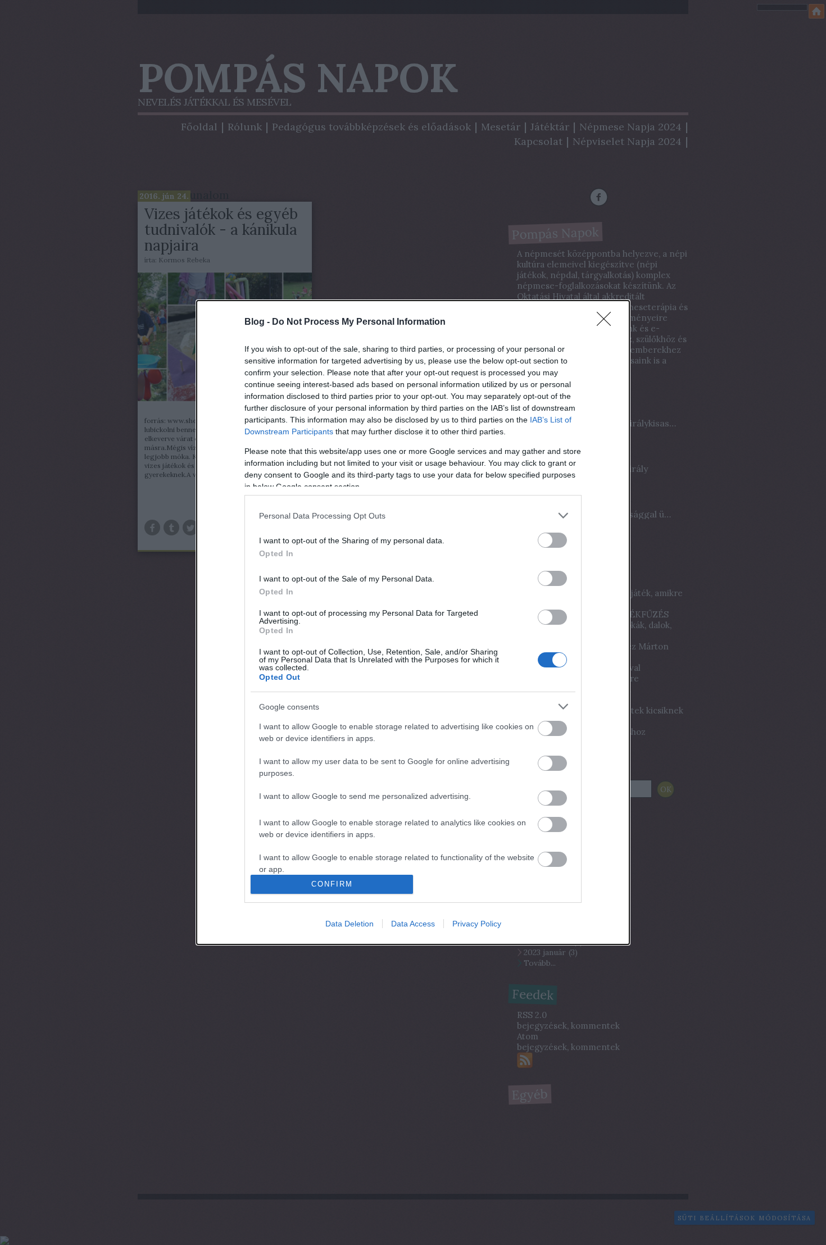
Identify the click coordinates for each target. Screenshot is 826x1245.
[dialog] (413, 622)
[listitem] (413, 515)
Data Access (413, 923)
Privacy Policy (476, 923)
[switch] (552, 540)
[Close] (607, 322)
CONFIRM (332, 884)
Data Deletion (349, 923)
